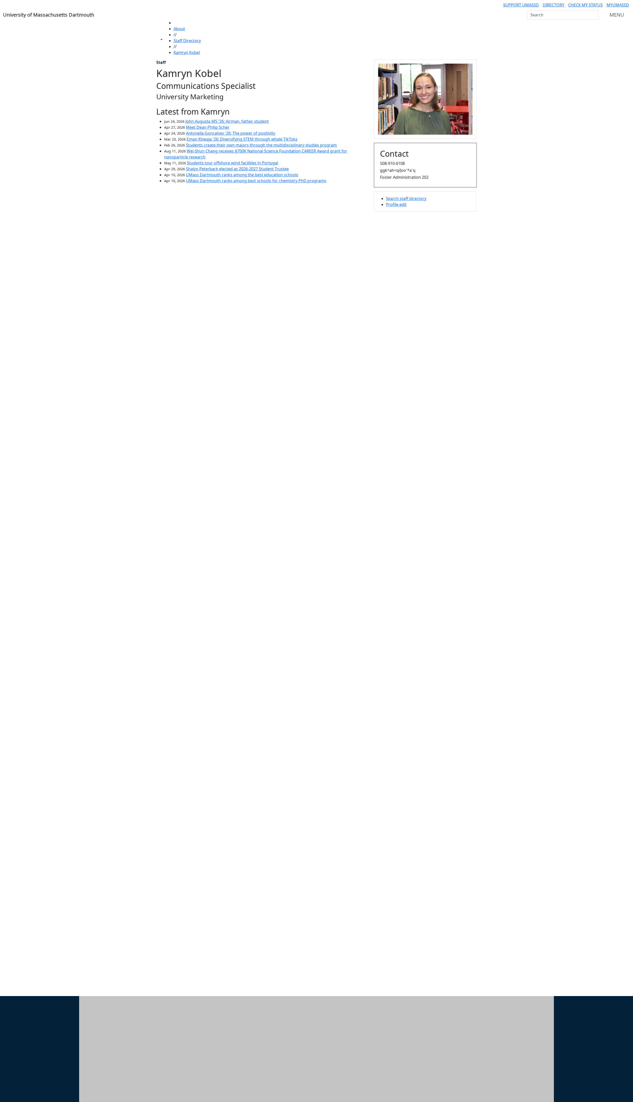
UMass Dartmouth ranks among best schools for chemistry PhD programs (256, 180)
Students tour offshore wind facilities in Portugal (232, 163)
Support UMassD (521, 5)
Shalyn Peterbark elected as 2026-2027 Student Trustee (237, 169)
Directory (553, 5)
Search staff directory (406, 198)
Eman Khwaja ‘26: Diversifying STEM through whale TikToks (242, 139)
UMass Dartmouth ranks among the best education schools (242, 174)
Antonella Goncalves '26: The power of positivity (230, 133)
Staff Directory (187, 40)
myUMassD (618, 5)
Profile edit (396, 204)
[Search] (594, 14)
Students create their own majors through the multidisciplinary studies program (261, 145)
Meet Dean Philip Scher (207, 127)
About (179, 28)
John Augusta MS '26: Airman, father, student (227, 121)
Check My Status (585, 5)
